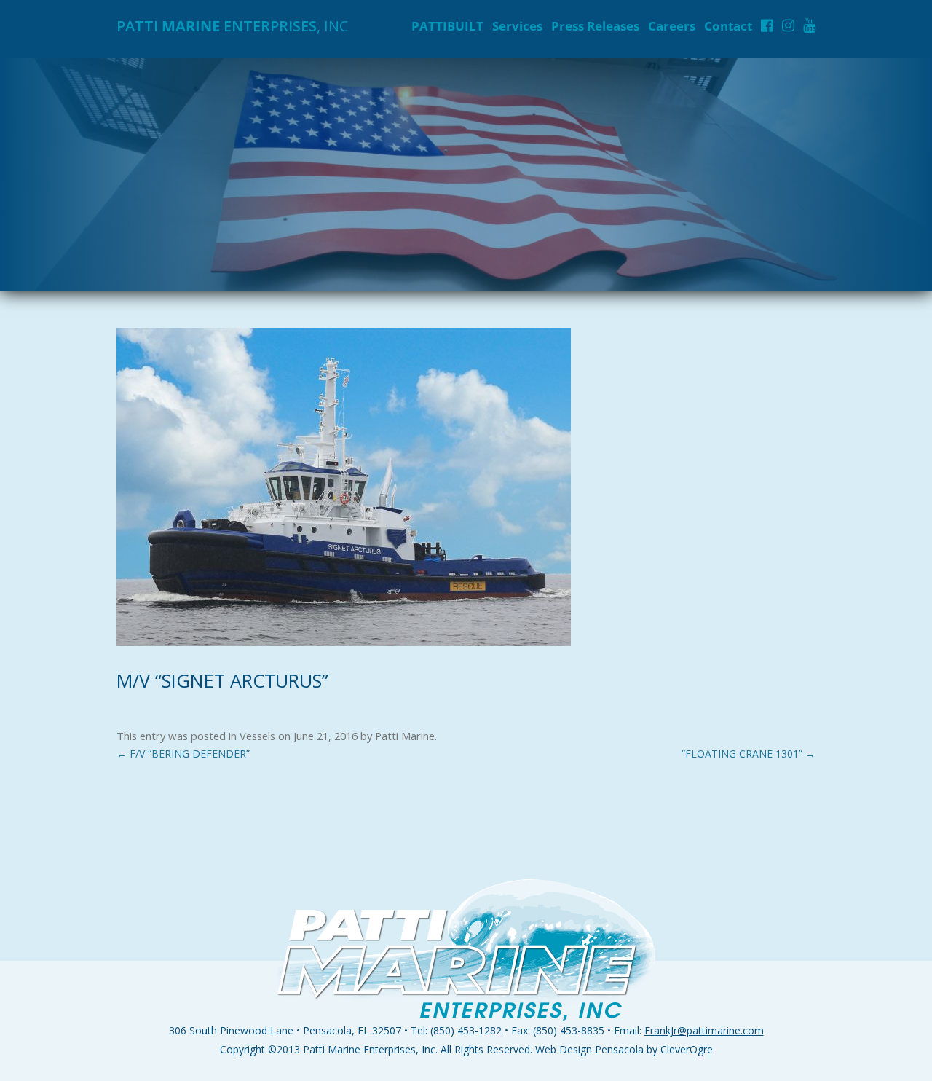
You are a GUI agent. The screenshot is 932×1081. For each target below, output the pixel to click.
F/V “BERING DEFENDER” (183, 753)
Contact (728, 25)
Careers (671, 25)
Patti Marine (405, 735)
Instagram (788, 25)
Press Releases (595, 25)
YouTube (809, 25)
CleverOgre (686, 1049)
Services (517, 25)
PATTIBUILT (447, 25)
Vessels (257, 735)
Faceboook (767, 25)
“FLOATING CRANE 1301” (749, 753)
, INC (232, 26)
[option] (466, 174)
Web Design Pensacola (589, 1049)
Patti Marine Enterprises (359, 1049)
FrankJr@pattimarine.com (704, 1030)
